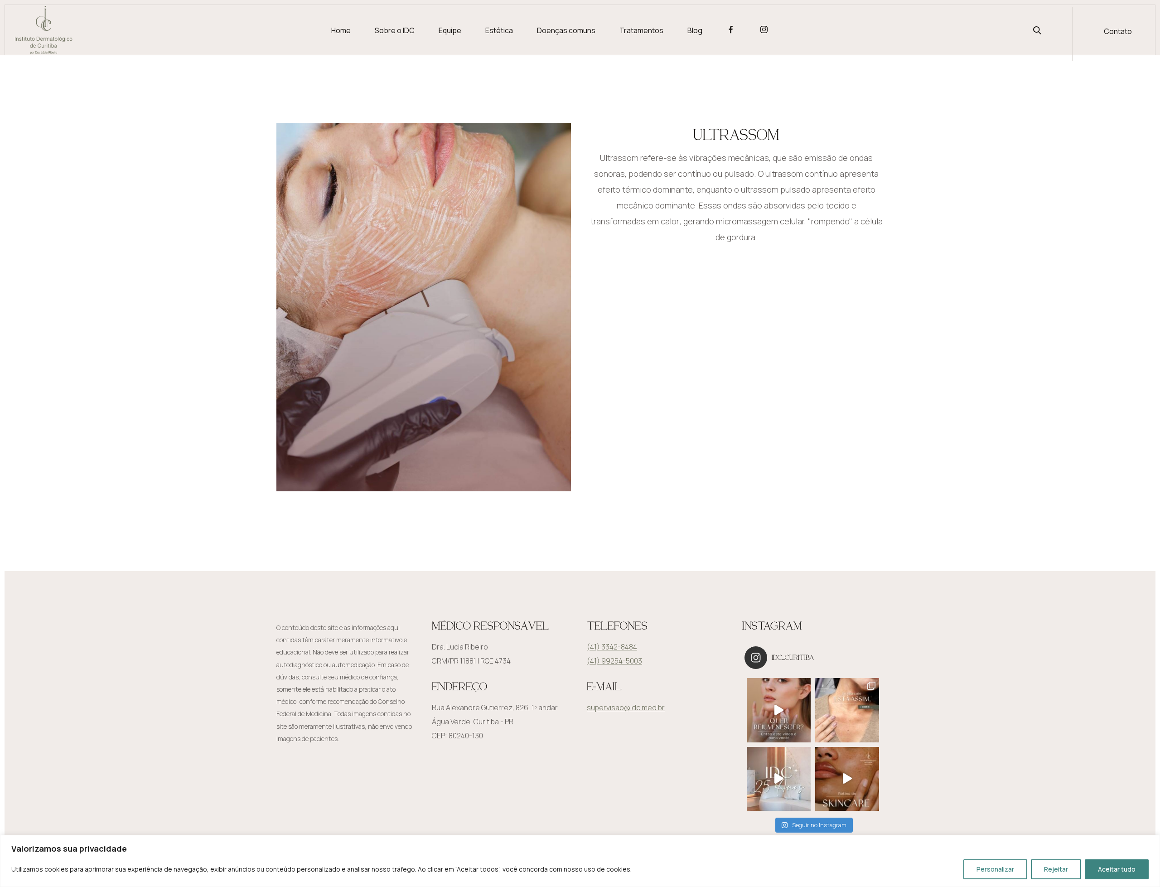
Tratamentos (641, 30)
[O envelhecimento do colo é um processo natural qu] (847, 710)
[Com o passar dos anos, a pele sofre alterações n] (779, 710)
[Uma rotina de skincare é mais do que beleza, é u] (847, 779)
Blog (694, 30)
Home (341, 30)
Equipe (450, 30)
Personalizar (995, 869)
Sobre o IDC (395, 30)
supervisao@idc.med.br (626, 708)
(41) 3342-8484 (612, 647)
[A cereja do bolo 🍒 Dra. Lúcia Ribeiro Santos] (779, 779)
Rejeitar (1056, 869)
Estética (499, 30)
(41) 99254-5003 (614, 661)
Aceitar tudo (1117, 869)
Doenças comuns (566, 30)
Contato (1118, 31)
